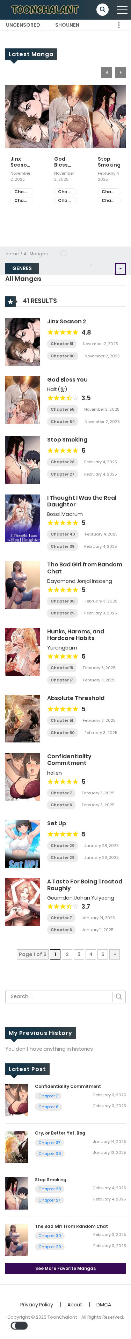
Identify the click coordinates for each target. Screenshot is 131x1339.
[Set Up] (22, 843)
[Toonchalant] (45, 9)
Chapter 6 (61, 805)
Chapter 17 (62, 680)
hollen (54, 772)
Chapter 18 (62, 668)
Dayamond (61, 581)
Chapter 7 (61, 793)
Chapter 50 (63, 732)
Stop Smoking (109, 162)
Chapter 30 (63, 601)
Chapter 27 (111, 200)
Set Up (56, 823)
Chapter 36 (49, 1153)
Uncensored (23, 24)
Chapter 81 (23, 192)
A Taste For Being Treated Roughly (84, 884)
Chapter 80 (23, 200)
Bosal (53, 514)
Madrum (72, 514)
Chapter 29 (62, 613)
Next (120, 72)
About (74, 1304)
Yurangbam (62, 647)
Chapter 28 (111, 192)
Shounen (67, 24)
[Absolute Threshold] (22, 718)
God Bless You (61, 162)
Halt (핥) (57, 389)
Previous (106, 72)
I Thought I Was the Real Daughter (81, 501)
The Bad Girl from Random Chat (84, 567)
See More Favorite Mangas (65, 1268)
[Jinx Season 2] (22, 341)
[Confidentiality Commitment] (22, 776)
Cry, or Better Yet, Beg (60, 1133)
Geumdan (60, 897)
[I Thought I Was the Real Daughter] (22, 518)
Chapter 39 (62, 546)
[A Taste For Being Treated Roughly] (22, 901)
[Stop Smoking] (22, 459)
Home (12, 254)
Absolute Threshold (75, 698)
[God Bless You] (22, 399)
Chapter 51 (62, 720)
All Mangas (36, 254)
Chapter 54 (67, 200)
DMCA (103, 1304)
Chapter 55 (67, 192)
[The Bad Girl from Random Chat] (22, 584)
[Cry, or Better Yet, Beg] (16, 1146)
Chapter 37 (49, 1142)
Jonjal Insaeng (94, 581)
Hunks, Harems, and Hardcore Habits (75, 634)
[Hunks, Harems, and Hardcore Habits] (22, 651)
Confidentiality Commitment (69, 759)
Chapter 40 (63, 534)
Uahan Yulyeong (94, 897)
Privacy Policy (36, 1304)
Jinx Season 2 (20, 162)
